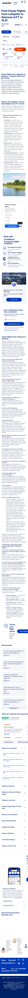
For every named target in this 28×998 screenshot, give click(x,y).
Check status (12, 226)
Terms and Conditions (8, 985)
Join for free (14, 299)
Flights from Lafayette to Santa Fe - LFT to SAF (14, 772)
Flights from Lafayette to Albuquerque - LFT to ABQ (13, 760)
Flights (11, 65)
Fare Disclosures (7, 901)
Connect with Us (12, 961)
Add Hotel (15, 54)
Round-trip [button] (6, 36)
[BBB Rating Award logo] (25, 947)
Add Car (24, 54)
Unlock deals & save (14, 324)
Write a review (8, 742)
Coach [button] (4, 40)
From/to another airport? (9, 57)
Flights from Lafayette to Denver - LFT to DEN (13, 754)
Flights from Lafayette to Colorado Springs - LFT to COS (14, 766)
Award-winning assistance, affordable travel (10, 914)
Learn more (14, 282)
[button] (23, 1)
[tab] (6, 31)
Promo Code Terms (8, 905)
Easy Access (4, 961)
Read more (6, 655)
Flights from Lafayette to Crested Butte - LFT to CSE (13, 778)
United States (22, 65)
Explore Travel (16, 3)
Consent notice (7, 330)
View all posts (13, 708)
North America (17, 65)
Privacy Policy (14, 330)
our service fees (18, 897)
